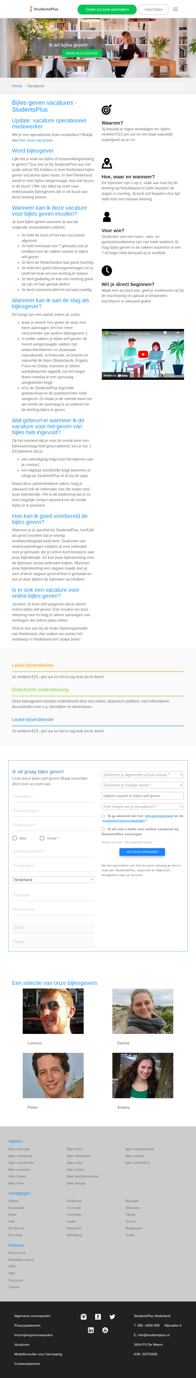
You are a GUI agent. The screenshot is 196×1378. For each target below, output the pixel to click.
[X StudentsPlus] (112, 1317)
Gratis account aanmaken (107, 9)
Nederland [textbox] (23, 880)
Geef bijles (154, 9)
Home (17, 86)
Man (22, 838)
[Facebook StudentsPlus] (98, 1317)
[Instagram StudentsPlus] (83, 1317)
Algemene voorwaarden (32, 1316)
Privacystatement (27, 1325)
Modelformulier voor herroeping (38, 1354)
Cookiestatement (27, 1364)
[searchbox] (143, 795)
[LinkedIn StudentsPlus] (91, 1330)
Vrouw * (53, 838)
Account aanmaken (142, 852)
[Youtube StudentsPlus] (105, 1330)
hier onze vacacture (36, 140)
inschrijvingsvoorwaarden (124, 821)
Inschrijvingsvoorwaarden (33, 1335)
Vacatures (21, 1344)
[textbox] (143, 775)
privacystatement (159, 816)
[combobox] (53, 879)
